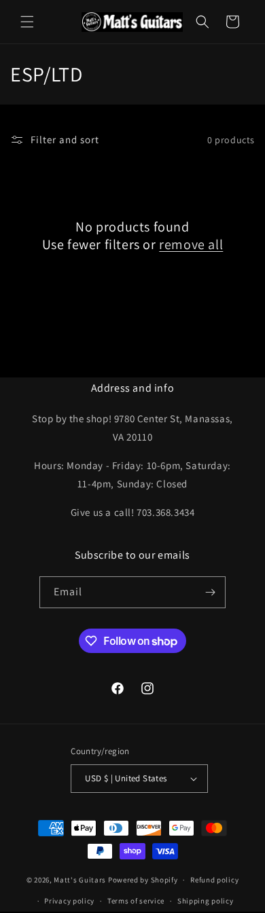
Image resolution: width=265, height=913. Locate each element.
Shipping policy (205, 901)
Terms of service (135, 901)
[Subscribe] (210, 592)
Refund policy (214, 879)
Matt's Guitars (80, 879)
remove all (191, 244)
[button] (27, 22)
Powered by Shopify (143, 879)
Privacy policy (69, 901)
